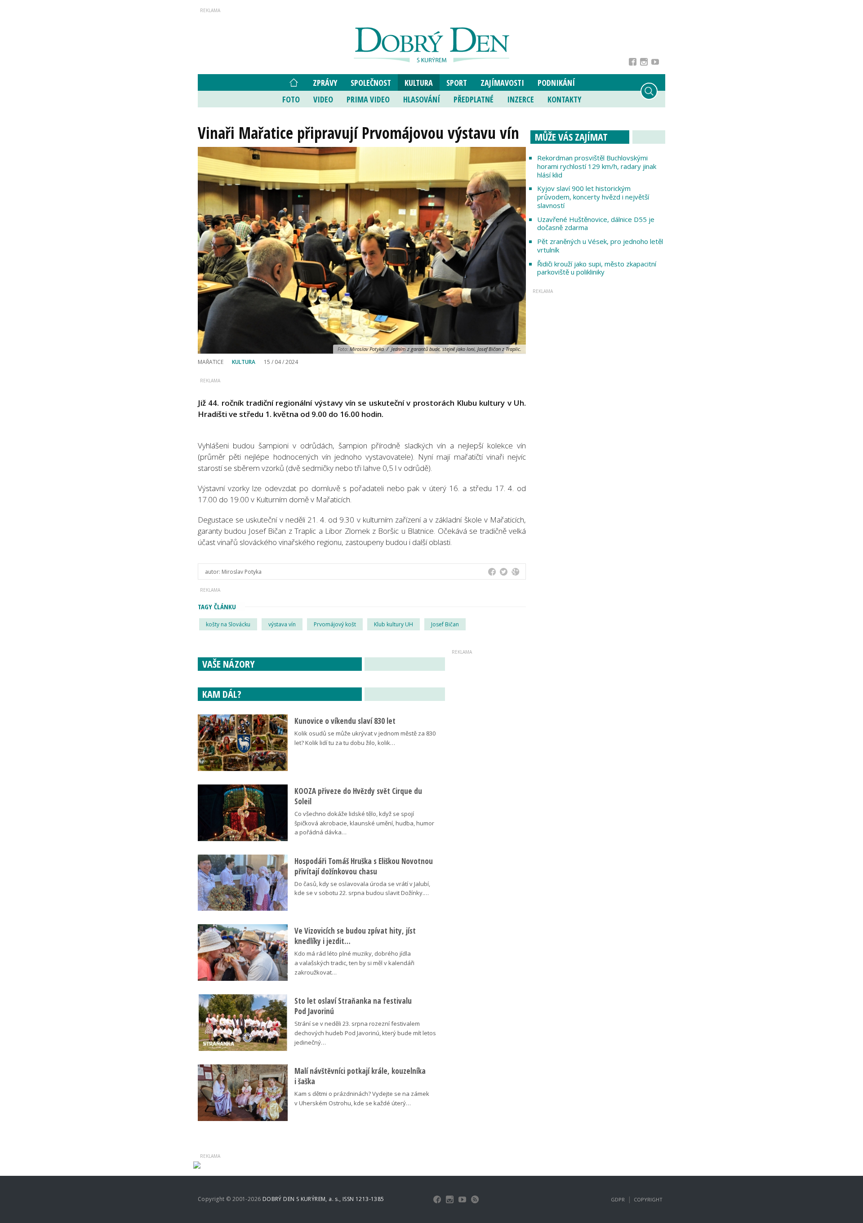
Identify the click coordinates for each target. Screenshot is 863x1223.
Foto (291, 99)
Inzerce (520, 99)
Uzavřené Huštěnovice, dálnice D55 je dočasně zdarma (595, 223)
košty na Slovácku (228, 624)
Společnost (371, 82)
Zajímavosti (502, 82)
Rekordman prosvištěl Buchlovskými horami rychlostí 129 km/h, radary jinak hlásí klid (596, 166)
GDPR (618, 1199)
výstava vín (282, 624)
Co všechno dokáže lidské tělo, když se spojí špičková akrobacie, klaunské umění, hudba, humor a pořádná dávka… (364, 823)
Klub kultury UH (393, 624)
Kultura (419, 82)
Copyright (648, 1199)
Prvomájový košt (335, 624)
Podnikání (556, 82)
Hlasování (421, 99)
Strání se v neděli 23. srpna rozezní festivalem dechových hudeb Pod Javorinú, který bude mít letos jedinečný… (365, 1032)
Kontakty (564, 99)
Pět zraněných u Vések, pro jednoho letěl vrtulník (600, 245)
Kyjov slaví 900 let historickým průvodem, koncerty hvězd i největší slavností (593, 197)
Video (323, 99)
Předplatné (474, 99)
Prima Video (368, 99)
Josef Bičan (445, 624)
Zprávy (325, 82)
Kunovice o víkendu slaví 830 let (345, 721)
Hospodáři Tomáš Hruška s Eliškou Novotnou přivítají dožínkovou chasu (363, 866)
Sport (456, 82)
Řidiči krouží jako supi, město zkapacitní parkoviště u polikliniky (596, 268)
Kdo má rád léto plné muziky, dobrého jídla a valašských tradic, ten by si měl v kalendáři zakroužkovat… (354, 962)
